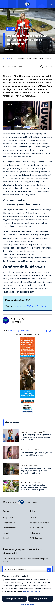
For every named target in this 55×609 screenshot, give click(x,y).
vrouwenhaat (26, 331)
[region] (27, 115)
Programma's (9, 523)
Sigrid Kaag (13, 331)
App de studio (36, 528)
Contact (34, 518)
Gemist (6, 538)
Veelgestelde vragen (39, 523)
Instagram (21, 306)
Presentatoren (9, 528)
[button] (3, 4)
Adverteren (35, 533)
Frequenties (8, 518)
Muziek (6, 533)
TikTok (30, 306)
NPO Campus (36, 538)
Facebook (41, 306)
